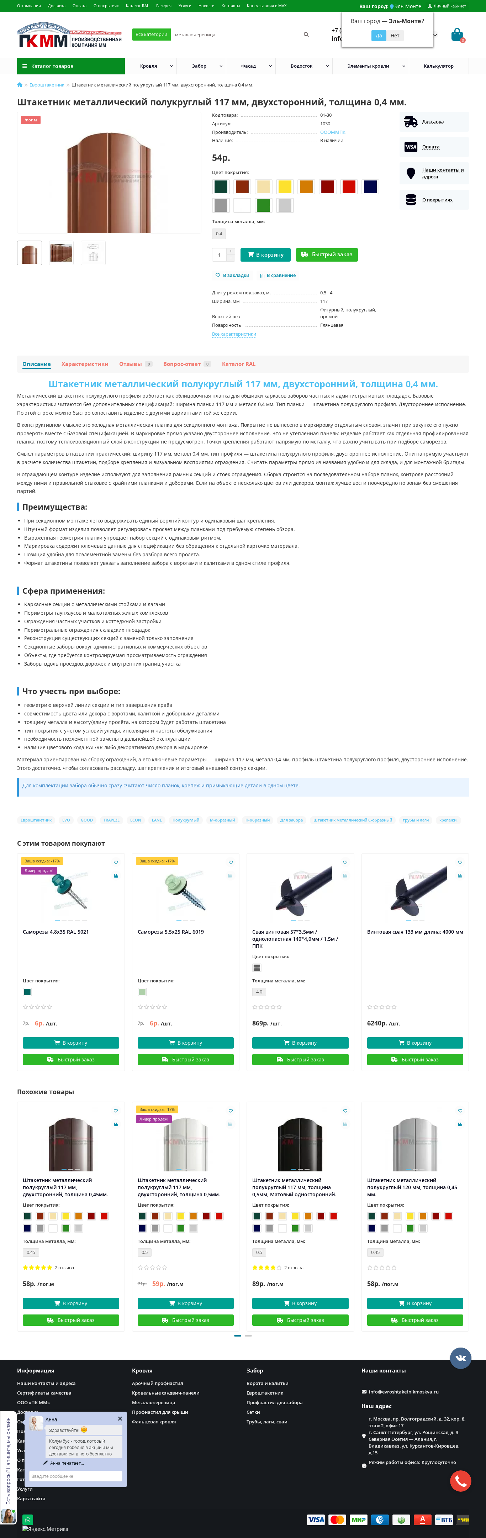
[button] (237, 1336)
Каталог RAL (137, 5)
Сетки (253, 1412)
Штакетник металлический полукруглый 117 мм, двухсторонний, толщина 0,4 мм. (243, 384)
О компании (29, 5)
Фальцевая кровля (154, 1421)
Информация (35, 1370)
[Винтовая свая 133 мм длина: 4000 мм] (415, 891)
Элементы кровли (368, 66)
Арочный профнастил (157, 1383)
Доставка (56, 5)
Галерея (163, 5)
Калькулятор (439, 66)
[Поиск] (306, 34)
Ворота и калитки (268, 1383)
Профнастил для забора (275, 1402)
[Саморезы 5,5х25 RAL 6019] (186, 891)
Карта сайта (31, 1498)
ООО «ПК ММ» (33, 1402)
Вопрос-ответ (185, 364)
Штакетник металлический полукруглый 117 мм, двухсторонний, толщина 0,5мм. (179, 1187)
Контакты (231, 5)
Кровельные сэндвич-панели (166, 1393)
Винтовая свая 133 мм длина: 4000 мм (415, 931)
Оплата (79, 5)
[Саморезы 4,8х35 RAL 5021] (71, 891)
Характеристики (85, 364)
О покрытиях (106, 5)
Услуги (185, 5)
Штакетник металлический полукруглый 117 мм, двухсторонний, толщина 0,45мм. (65, 1187)
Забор (199, 66)
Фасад (248, 66)
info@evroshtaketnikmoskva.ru (404, 1392)
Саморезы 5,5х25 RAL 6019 (171, 931)
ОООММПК (332, 132)
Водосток (301, 66)
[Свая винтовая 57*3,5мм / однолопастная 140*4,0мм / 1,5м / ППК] (300, 891)
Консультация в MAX (266, 5)
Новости (207, 5)
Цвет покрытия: (230, 172)
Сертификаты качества (44, 1393)
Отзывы (134, 364)
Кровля (148, 66)
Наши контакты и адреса (46, 1383)
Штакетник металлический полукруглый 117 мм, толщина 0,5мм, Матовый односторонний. (294, 1187)
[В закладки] (116, 862)
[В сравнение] (116, 876)
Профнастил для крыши (160, 1412)
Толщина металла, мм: (238, 221)
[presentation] (18, 1215)
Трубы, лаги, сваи (267, 1421)
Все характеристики (234, 334)
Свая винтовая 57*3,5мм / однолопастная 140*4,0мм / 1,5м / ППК (295, 938)
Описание (36, 364)
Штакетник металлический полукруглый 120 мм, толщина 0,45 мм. (412, 1187)
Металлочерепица (153, 1402)
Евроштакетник (47, 85)
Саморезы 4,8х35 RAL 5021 (56, 931)
